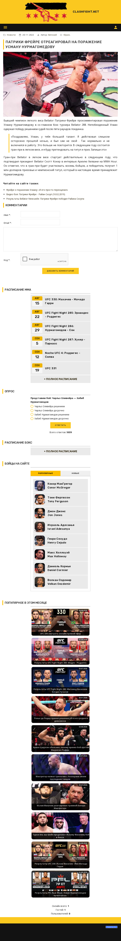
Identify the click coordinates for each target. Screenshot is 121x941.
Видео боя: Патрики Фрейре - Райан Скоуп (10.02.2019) (35, 194)
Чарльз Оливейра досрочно (49, 410)
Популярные (45, 473)
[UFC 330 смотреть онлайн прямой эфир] (60, 624)
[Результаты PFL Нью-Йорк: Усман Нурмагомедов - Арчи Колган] (60, 886)
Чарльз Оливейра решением (50, 406)
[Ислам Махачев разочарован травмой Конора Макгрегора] (60, 799)
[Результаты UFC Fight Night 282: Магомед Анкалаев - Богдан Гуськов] (60, 683)
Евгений (52, 35)
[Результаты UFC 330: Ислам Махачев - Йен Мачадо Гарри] (60, 857)
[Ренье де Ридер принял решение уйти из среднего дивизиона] (60, 712)
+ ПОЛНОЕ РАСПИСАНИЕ (60, 379)
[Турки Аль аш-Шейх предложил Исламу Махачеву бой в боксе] (60, 828)
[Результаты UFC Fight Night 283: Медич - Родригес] (60, 653)
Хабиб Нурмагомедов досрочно (52, 418)
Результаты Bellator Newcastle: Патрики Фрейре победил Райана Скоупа (45, 198)
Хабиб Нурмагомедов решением (52, 414)
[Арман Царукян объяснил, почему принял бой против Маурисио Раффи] (60, 741)
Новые (75, 473)
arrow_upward (114, 934)
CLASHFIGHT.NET (86, 11)
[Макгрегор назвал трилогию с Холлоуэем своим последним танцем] (60, 770)
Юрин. (67, 35)
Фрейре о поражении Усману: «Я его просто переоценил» (37, 189)
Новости (11, 35)
